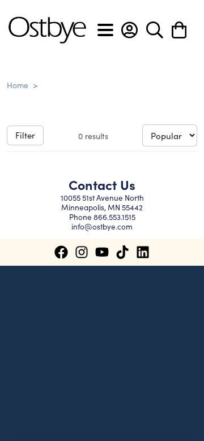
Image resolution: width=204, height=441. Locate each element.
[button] (129, 29)
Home (17, 84)
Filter (25, 135)
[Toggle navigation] (105, 29)
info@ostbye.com (102, 226)
